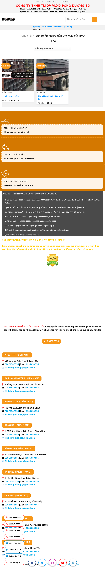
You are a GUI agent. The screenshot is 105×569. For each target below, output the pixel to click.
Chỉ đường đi (14, 563)
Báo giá (38, 29)
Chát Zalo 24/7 (15, 543)
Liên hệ (68, 27)
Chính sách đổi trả (13, 309)
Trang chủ (39, 27)
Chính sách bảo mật (14, 296)
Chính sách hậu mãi (14, 300)
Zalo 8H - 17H (15, 550)
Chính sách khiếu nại (15, 305)
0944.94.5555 (14, 537)
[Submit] (94, 19)
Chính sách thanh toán (16, 287)
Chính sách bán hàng (15, 282)
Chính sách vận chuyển (16, 291)
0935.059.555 (14, 524)
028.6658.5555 (15, 517)
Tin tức (60, 27)
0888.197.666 (14, 530)
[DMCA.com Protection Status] (53, 260)
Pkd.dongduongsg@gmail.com (20, 368)
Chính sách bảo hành (15, 314)
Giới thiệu (50, 27)
